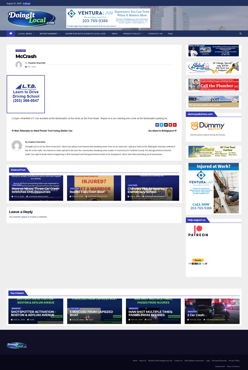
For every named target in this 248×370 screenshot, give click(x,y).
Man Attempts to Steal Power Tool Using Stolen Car (43, 130)
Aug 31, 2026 (19, 320)
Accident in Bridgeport (161, 130)
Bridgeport (16, 308)
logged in (25, 217)
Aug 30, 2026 (78, 320)
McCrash (26, 56)
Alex (31, 320)
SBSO (114, 33)
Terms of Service (233, 366)
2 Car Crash (195, 315)
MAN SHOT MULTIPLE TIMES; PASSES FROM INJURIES (150, 313)
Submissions (220, 366)
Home (135, 361)
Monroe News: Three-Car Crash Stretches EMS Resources (35, 190)
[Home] (10, 33)
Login (208, 361)
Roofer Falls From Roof (87, 192)
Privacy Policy (132, 33)
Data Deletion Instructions (194, 361)
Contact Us (155, 33)
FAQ (170, 33)
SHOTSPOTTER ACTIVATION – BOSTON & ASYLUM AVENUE (33, 313)
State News (75, 308)
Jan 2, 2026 (135, 196)
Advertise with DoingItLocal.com (85, 33)
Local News (25, 33)
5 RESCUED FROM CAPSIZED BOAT (91, 313)
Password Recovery (219, 361)
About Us (142, 361)
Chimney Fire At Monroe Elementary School (146, 190)
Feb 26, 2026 (77, 196)
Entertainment (49, 33)
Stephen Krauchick (36, 63)
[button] (240, 33)
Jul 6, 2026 (19, 196)
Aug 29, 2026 (195, 320)
